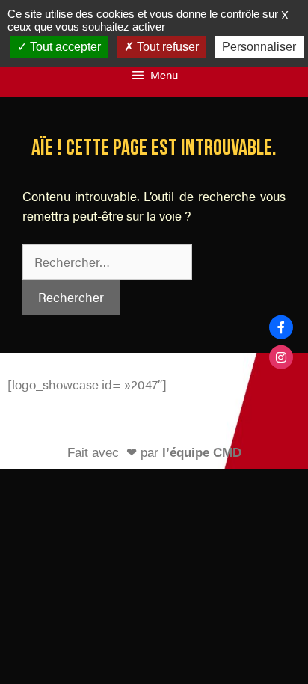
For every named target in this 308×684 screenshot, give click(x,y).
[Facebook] (281, 327)
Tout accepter (64, 46)
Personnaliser (259, 46)
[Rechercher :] (107, 262)
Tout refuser (166, 46)
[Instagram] (281, 357)
